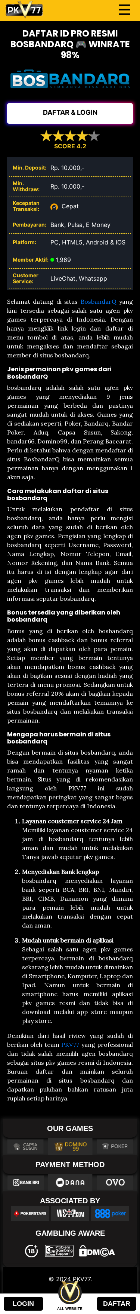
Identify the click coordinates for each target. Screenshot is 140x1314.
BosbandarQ (98, 301)
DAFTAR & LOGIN (70, 112)
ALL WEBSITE (70, 1309)
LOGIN (23, 1303)
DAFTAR (116, 1303)
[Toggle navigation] (124, 10)
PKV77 (70, 1044)
